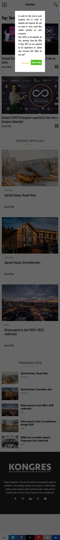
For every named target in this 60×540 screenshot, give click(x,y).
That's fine (36, 62)
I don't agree (25, 63)
